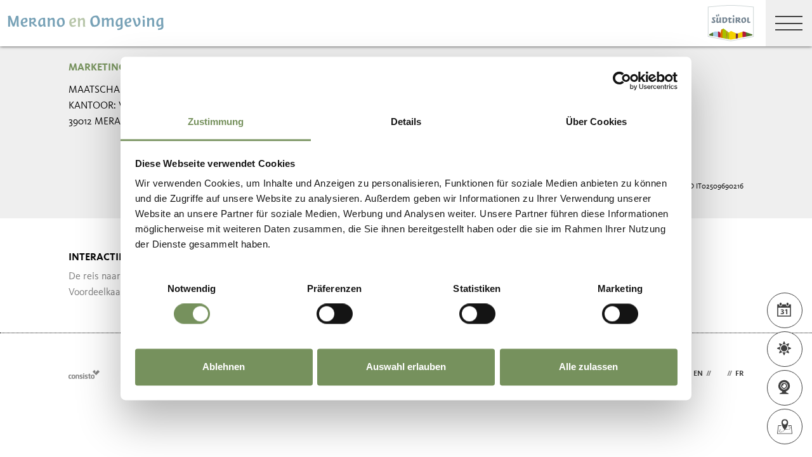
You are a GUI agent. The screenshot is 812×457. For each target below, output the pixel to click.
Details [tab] (406, 121)
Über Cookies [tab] (596, 121)
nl (719, 374)
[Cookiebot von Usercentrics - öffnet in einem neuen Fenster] (622, 80)
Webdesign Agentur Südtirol (84, 374)
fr (739, 374)
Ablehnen (223, 366)
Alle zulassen (588, 366)
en (698, 374)
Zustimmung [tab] (216, 121)
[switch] (335, 314)
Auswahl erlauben (406, 366)
